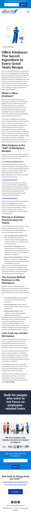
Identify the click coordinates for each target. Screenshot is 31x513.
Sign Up (23, 4)
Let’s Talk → (15, 492)
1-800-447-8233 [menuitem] (7, 508)
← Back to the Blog (7, 47)
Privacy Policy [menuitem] (24, 508)
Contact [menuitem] (16, 508)
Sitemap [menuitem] (15, 510)
